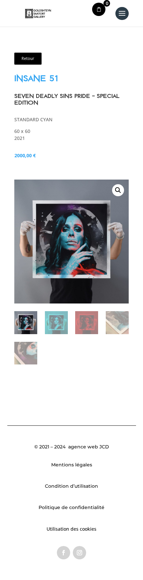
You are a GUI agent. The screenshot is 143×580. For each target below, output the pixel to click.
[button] (118, 190)
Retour (28, 58)
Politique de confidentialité (71, 507)
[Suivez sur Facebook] (63, 552)
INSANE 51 (36, 78)
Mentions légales (71, 465)
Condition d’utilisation (71, 486)
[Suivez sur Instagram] (79, 552)
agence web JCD (88, 447)
